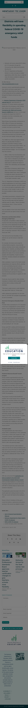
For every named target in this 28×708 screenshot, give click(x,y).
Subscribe (14, 358)
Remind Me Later (16, 362)
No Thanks (10, 362)
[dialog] (14, 354)
